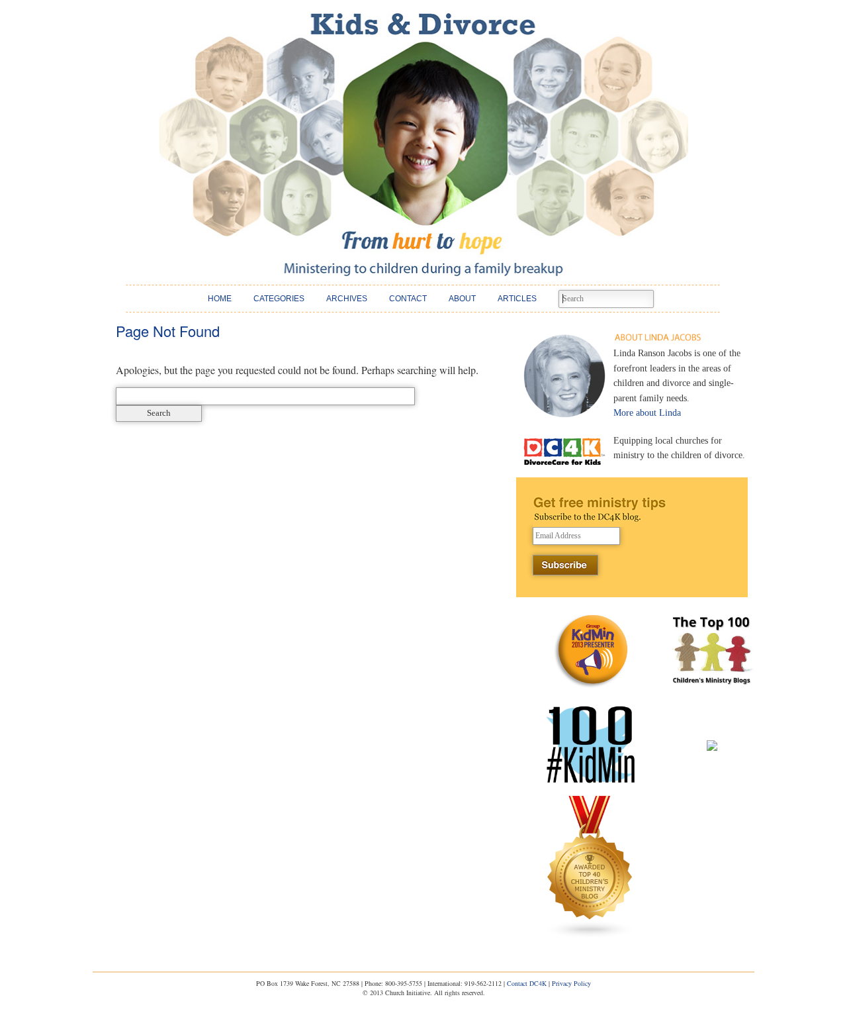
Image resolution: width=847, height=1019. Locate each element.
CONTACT (408, 298)
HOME (220, 298)
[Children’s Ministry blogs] (590, 935)
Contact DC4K (527, 983)
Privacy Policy (571, 983)
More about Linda (647, 413)
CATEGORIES (278, 298)
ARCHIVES (346, 298)
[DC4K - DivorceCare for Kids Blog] (423, 144)
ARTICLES (517, 298)
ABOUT (462, 298)
